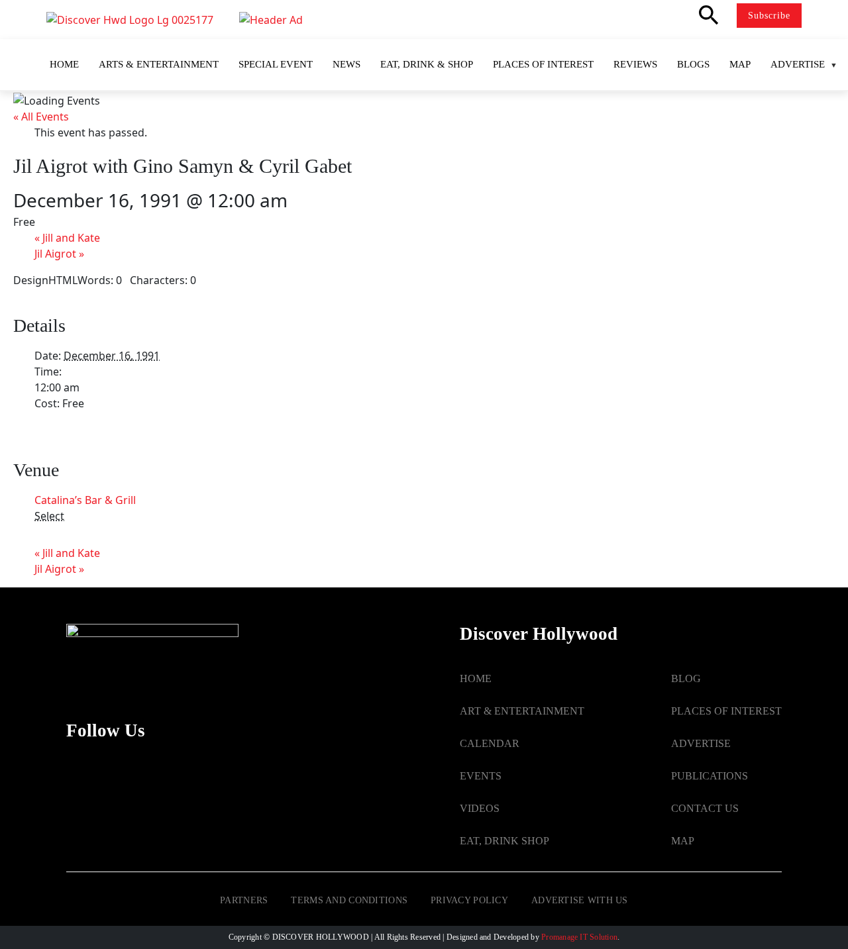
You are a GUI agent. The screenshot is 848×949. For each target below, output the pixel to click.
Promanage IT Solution (579, 937)
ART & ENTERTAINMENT (522, 711)
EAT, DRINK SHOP (504, 840)
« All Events (41, 116)
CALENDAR (489, 743)
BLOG (686, 678)
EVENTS (481, 775)
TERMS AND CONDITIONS (349, 900)
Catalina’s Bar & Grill (85, 500)
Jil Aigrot (59, 253)
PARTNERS (244, 900)
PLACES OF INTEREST (726, 711)
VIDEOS (480, 808)
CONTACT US (705, 808)
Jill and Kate (67, 237)
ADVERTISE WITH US (579, 900)
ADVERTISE (701, 743)
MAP (682, 840)
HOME (476, 678)
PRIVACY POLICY (469, 900)
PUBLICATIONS (709, 775)
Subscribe (769, 16)
